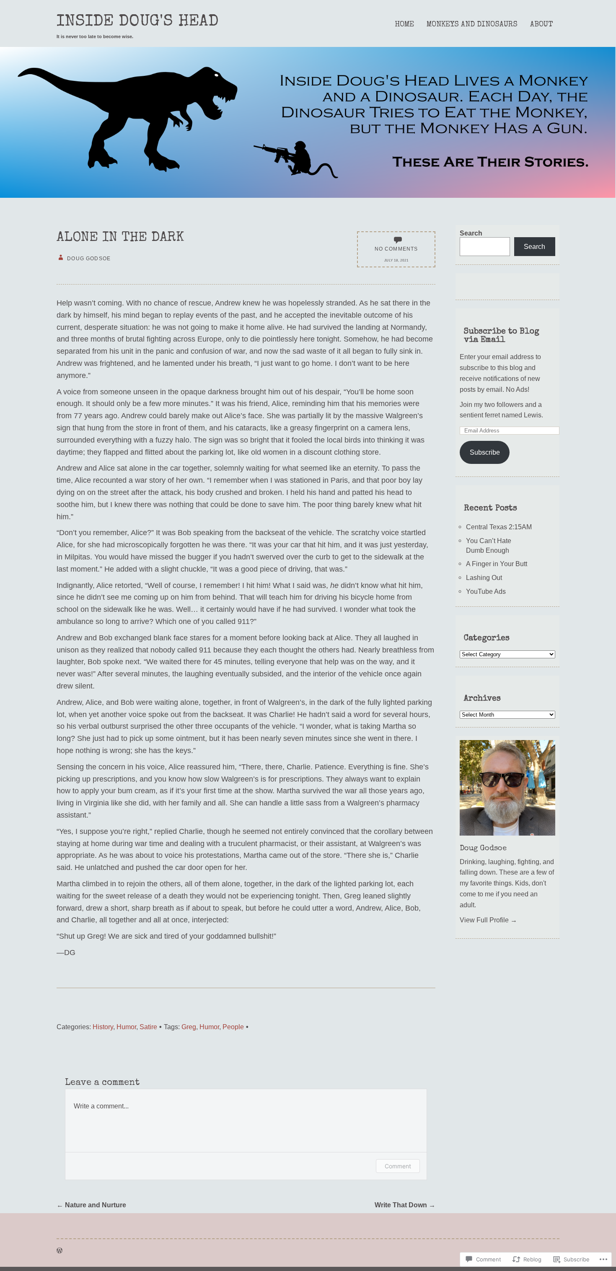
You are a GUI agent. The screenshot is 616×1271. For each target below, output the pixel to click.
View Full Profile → (488, 920)
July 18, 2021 (396, 260)
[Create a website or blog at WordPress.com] (59, 1250)
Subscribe (485, 452)
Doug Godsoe (483, 848)
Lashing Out (484, 577)
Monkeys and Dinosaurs (472, 24)
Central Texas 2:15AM (499, 527)
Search (471, 233)
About (541, 24)
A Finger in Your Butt (496, 563)
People (233, 1026)
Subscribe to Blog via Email (501, 336)
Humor (126, 1026)
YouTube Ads (486, 591)
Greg (188, 1026)
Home (404, 24)
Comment (398, 1166)
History (103, 1026)
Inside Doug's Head (138, 22)
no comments (396, 248)
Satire (148, 1026)
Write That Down (405, 1205)
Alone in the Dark (120, 238)
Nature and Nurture (91, 1205)
